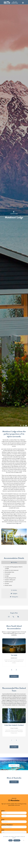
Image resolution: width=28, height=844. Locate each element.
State (2, 830)
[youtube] (26, 425)
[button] (2, 537)
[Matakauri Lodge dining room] (14, 537)
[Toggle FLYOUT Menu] (22, 2)
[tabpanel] (14, 576)
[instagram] (23, 425)
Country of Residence (7, 825)
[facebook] (20, 425)
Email (3, 819)
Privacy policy (17, 840)
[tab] (14, 562)
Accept (10, 840)
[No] (23, 840)
